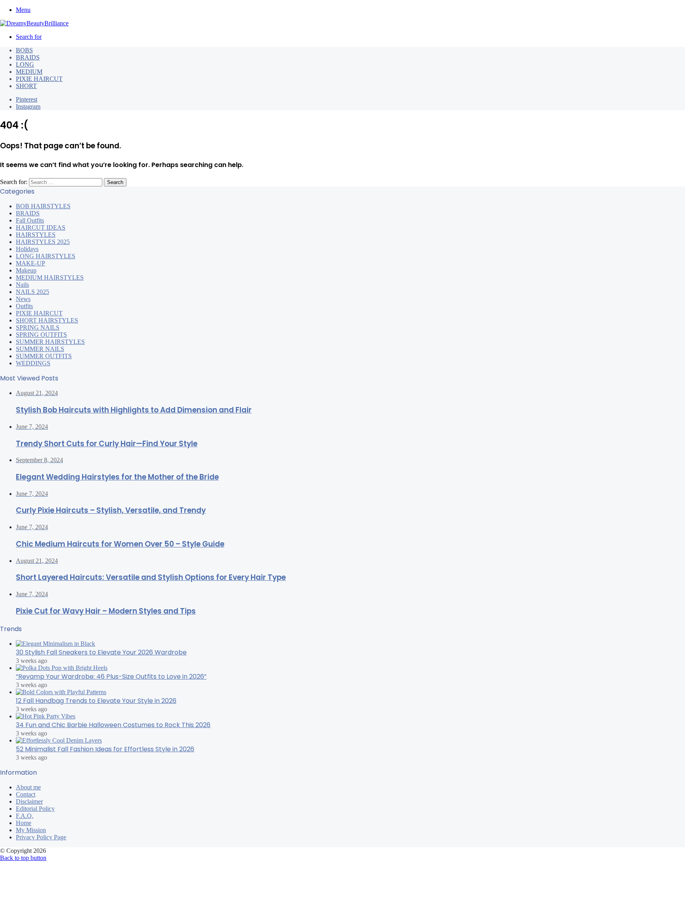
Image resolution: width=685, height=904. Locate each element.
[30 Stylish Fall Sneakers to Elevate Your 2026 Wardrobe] (55, 643)
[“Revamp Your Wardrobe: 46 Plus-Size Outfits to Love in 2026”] (61, 667)
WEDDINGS (33, 363)
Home (23, 823)
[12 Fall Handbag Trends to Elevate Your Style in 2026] (61, 692)
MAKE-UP (30, 263)
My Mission (31, 830)
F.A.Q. (24, 815)
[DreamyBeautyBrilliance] (34, 23)
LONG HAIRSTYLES (45, 256)
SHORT (26, 86)
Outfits (24, 306)
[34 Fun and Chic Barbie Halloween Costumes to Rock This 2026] (45, 716)
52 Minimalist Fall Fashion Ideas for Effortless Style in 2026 (105, 749)
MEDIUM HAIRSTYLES (50, 277)
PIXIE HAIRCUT (39, 78)
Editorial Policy (35, 808)
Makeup (26, 270)
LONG (25, 64)
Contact (25, 794)
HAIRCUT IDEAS (40, 227)
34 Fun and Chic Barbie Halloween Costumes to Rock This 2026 (113, 724)
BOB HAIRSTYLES (43, 206)
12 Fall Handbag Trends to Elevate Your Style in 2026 (96, 700)
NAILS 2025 (32, 291)
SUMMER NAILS (40, 348)
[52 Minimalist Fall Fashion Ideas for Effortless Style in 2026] (59, 740)
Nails (22, 284)
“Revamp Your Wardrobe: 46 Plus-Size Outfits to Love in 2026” (111, 676)
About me (28, 787)
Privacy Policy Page (41, 837)
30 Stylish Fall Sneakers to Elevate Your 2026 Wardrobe (101, 652)
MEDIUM (29, 71)
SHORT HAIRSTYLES (47, 320)
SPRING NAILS (37, 327)
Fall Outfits (30, 220)
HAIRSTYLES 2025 (43, 241)
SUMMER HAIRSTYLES (50, 341)
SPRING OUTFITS (41, 334)
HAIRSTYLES (35, 234)
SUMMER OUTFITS (44, 356)
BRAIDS (28, 57)
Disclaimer (29, 801)
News (23, 299)
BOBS (24, 50)
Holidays (27, 249)
